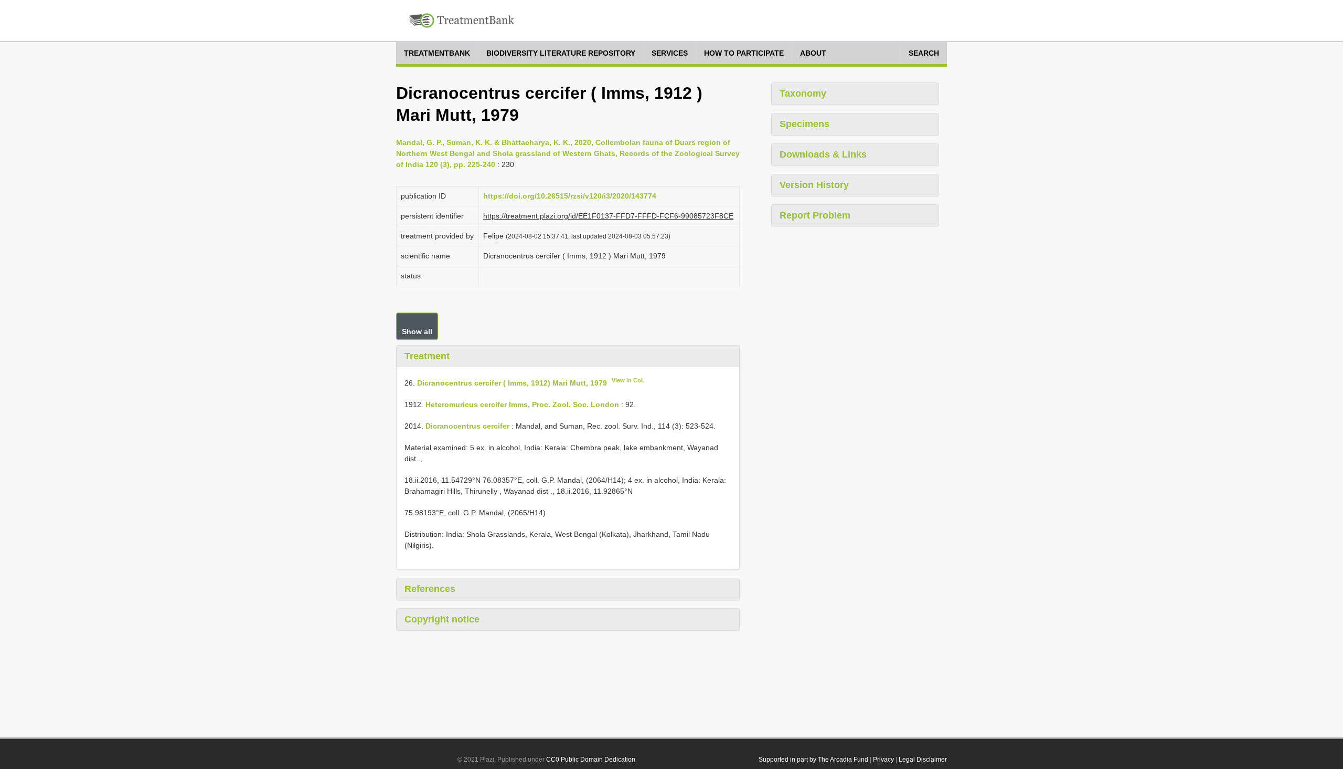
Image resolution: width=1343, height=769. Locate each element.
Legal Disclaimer (923, 759)
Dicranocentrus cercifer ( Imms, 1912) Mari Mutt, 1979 (512, 383)
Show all (417, 331)
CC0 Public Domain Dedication (590, 759)
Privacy (883, 759)
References (429, 589)
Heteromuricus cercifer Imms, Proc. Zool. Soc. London (522, 404)
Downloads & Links (823, 154)
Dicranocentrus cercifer (467, 426)
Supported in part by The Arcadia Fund (813, 759)
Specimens (804, 124)
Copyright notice (441, 619)
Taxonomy (803, 93)
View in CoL (628, 380)
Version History (814, 185)
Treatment (427, 356)
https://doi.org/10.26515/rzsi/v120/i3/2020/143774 (569, 196)
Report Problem (815, 215)
